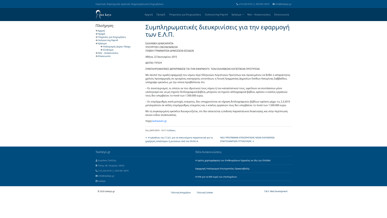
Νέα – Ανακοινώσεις (259, 14)
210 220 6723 (245, 4)
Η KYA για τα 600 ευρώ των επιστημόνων (216, 176)
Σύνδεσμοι (108, 49)
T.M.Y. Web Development (276, 191)
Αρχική (149, 14)
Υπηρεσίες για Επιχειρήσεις (185, 14)
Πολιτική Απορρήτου (181, 192)
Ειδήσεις (171, 130)
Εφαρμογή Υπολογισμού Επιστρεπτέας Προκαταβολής (222, 168)
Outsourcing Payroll (216, 14)
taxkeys (102, 181)
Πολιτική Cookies (205, 192)
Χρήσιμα (236, 14)
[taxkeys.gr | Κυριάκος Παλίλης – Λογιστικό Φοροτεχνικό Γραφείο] (103, 14)
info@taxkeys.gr (283, 4)
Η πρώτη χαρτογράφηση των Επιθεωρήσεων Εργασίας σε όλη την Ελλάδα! (233, 160)
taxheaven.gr (159, 121)
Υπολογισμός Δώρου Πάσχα (116, 46)
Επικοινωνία (281, 14)
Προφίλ (160, 14)
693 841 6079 (262, 4)
